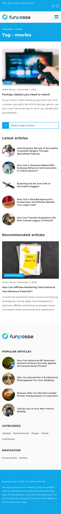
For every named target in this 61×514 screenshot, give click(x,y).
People (35, 433)
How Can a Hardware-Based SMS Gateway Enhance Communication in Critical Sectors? (37, 168)
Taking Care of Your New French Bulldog (35, 410)
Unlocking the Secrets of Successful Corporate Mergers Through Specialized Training (37, 151)
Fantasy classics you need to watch (26, 94)
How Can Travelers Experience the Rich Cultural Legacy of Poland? (36, 219)
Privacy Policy (13, 502)
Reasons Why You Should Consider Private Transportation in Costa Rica (37, 394)
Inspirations (8, 439)
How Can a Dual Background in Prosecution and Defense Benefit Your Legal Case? (35, 202)
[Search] (5, 125)
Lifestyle (6, 433)
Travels (45, 433)
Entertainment (21, 433)
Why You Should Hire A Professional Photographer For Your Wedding (37, 379)
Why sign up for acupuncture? (18, 3)
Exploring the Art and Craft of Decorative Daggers (33, 185)
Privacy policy (9, 458)
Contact (23, 458)
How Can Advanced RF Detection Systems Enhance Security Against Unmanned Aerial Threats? (36, 363)
